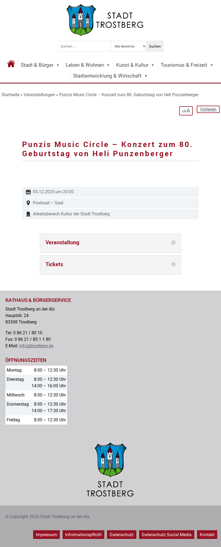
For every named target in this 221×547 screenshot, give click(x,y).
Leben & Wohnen (85, 65)
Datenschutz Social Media (167, 534)
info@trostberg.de (36, 345)
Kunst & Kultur (132, 65)
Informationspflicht (83, 534)
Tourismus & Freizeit (184, 65)
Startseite (10, 94)
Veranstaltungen (39, 94)
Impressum (46, 534)
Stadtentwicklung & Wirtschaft (107, 76)
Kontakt (207, 534)
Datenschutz (122, 534)
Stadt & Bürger (37, 65)
